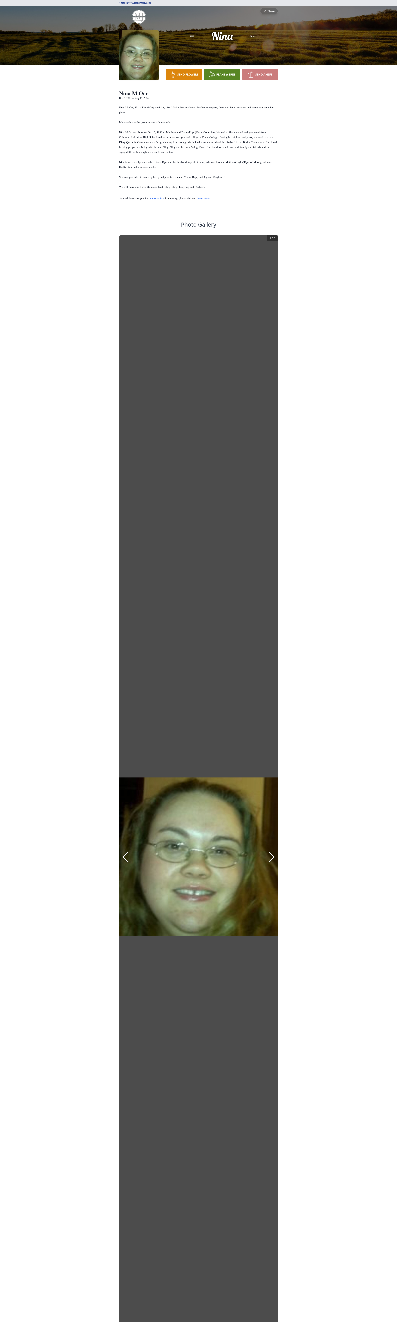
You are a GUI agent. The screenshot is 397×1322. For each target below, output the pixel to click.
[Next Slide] (271, 857)
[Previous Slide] (125, 857)
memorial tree (156, 198)
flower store (203, 198)
